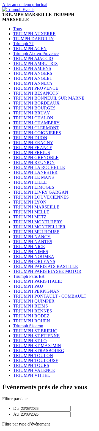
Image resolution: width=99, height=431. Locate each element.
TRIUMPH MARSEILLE (36, 207)
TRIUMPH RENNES (32, 311)
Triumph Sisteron (28, 325)
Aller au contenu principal (24, 4)
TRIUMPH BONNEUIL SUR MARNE (48, 98)
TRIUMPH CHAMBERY (36, 122)
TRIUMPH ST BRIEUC (35, 330)
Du (16, 408)
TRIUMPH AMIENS (32, 68)
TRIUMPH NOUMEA (33, 256)
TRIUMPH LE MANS (33, 177)
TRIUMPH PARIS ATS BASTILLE (45, 266)
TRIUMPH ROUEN (31, 321)
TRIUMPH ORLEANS (34, 261)
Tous (17, 28)
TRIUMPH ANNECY (33, 83)
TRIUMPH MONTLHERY (37, 221)
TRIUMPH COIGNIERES (37, 132)
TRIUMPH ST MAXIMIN (37, 345)
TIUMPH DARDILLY (33, 38)
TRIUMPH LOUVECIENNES (41, 197)
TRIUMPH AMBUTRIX (35, 63)
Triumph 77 (23, 43)
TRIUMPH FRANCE (32, 147)
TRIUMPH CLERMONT (36, 127)
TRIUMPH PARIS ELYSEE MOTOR (47, 271)
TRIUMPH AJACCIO (33, 58)
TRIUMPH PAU (28, 286)
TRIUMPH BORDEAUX (36, 103)
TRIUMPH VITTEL (31, 375)
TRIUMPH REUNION (34, 162)
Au (16, 414)
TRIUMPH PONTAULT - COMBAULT (49, 296)
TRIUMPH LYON (29, 202)
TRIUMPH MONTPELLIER (39, 226)
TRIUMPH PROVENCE (35, 88)
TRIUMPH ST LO (30, 340)
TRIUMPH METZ (29, 217)
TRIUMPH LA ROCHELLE (39, 167)
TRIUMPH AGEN (30, 48)
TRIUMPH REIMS (30, 306)
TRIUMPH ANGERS (32, 73)
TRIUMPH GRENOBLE (36, 157)
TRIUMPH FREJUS (31, 152)
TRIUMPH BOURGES (34, 108)
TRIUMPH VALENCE (34, 370)
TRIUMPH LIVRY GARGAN (40, 192)
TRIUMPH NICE (29, 246)
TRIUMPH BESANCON (36, 93)
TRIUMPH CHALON (33, 118)
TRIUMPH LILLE (30, 182)
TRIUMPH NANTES (32, 241)
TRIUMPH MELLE (31, 212)
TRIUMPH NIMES (30, 251)
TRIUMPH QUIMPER (33, 301)
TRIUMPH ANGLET (32, 78)
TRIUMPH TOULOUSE (35, 360)
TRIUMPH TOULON (33, 355)
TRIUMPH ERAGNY (33, 142)
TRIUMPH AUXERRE (34, 33)
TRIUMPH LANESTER (35, 172)
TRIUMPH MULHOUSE (36, 231)
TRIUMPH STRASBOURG (38, 350)
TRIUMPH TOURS (31, 365)
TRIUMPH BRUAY (31, 113)
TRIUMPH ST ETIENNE (36, 335)
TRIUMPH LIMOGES (33, 187)
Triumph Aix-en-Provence (36, 53)
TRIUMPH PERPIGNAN (36, 291)
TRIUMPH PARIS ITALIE (37, 281)
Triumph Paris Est (28, 276)
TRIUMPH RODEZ (31, 316)
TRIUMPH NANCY (32, 236)
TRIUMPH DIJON (30, 137)
